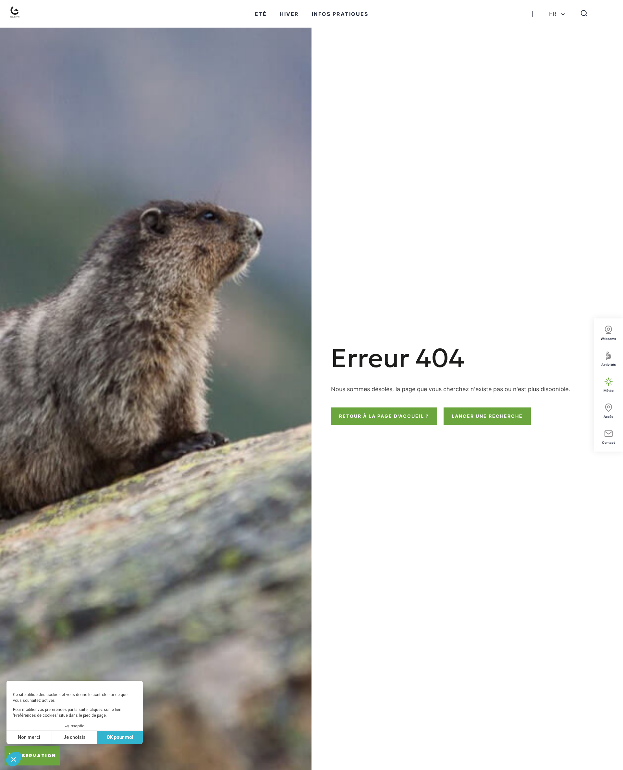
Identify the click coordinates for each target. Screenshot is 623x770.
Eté (261, 14)
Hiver (289, 14)
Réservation (35, 755)
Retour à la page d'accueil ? (384, 416)
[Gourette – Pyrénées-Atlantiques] (16, 13)
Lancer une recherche (487, 416)
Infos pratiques (340, 14)
